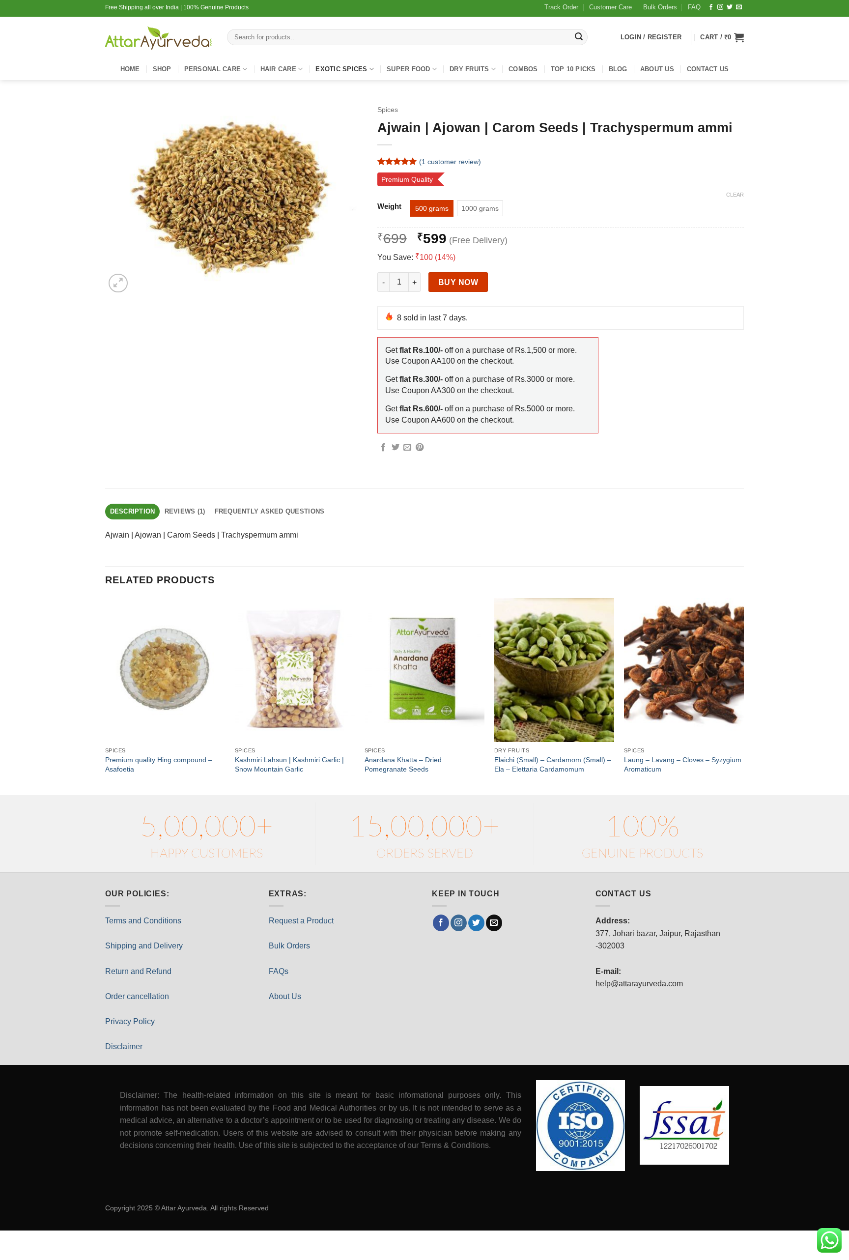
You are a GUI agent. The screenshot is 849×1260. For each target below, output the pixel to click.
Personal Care (212, 69)
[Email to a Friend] (407, 447)
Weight (389, 206)
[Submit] (578, 37)
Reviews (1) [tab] (185, 511)
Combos (523, 69)
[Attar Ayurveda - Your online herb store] (158, 38)
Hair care (278, 69)
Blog (618, 69)
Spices (387, 110)
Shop (162, 69)
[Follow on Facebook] (711, 7)
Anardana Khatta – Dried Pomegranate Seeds (403, 764)
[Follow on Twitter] (730, 7)
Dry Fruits (469, 69)
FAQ (694, 7)
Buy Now (458, 282)
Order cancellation (137, 996)
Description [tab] (132, 511)
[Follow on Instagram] (720, 7)
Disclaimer (123, 1046)
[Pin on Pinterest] (420, 447)
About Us (285, 996)
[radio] (432, 208)
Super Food (408, 69)
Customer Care (610, 7)
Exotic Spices (341, 69)
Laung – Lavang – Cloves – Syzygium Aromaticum (682, 764)
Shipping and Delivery (144, 946)
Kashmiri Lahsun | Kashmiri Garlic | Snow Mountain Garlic (289, 764)
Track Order (561, 7)
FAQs (278, 971)
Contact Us (708, 69)
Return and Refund (138, 971)
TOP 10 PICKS (573, 69)
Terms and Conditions (143, 920)
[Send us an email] (739, 7)
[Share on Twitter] (395, 447)
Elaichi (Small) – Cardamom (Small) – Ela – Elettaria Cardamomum (552, 764)
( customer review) (450, 162)
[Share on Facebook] (383, 447)
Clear (735, 195)
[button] (722, 37)
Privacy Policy (130, 1021)
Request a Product (301, 920)
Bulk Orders (660, 7)
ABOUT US (657, 69)
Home (130, 69)
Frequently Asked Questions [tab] (270, 511)
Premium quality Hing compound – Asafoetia (158, 764)
